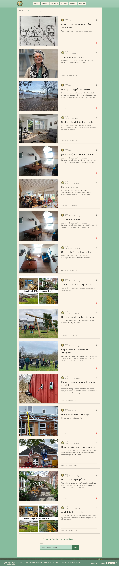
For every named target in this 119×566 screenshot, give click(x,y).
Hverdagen (39, 11)
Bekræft (111, 563)
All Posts (21, 11)
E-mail (42, 543)
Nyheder (29, 11)
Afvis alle (102, 563)
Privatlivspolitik (11, 564)
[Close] (117, 563)
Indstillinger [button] (94, 563)
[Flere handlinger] (97, 20)
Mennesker (49, 11)
